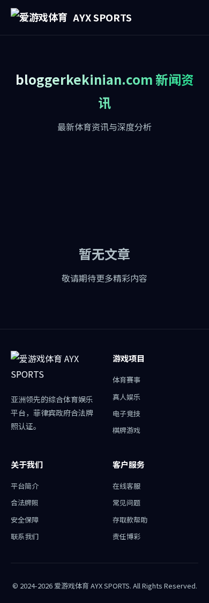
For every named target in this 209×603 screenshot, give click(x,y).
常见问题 (126, 502)
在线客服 (126, 486)
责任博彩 (126, 536)
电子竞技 (126, 413)
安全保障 (25, 519)
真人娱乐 (126, 397)
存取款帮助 (130, 519)
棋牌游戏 (126, 430)
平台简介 (25, 486)
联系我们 (25, 536)
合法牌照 (25, 502)
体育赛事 (126, 379)
